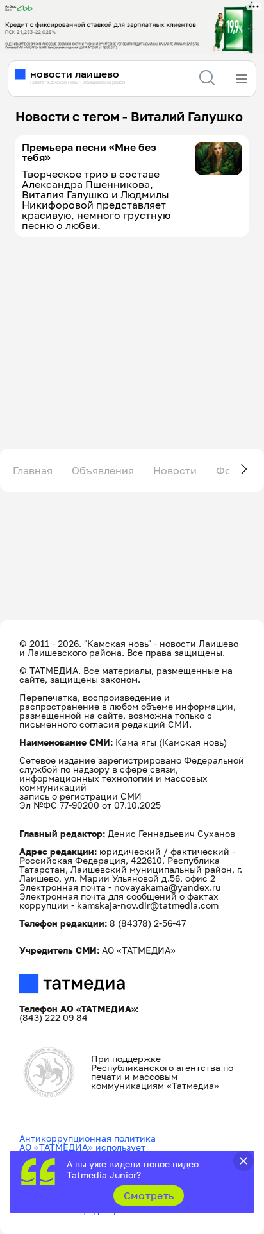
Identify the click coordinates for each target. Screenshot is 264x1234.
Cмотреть (149, 1195)
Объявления (103, 470)
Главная (33, 470)
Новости (175, 470)
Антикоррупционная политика (87, 1138)
